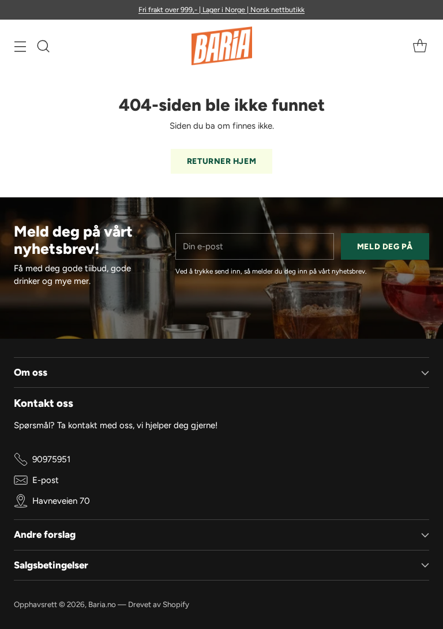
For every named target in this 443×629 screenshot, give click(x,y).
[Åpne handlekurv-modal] (419, 46)
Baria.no (102, 604)
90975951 (51, 459)
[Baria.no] (222, 46)
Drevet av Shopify (158, 604)
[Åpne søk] (43, 46)
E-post (45, 480)
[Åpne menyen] (20, 46)
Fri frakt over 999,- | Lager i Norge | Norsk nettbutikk (221, 9)
